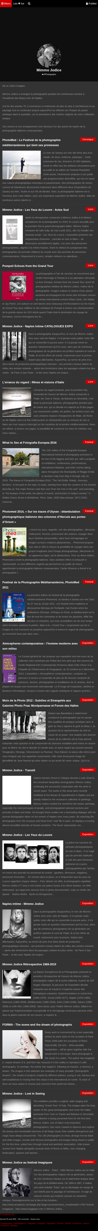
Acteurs (86, 1223)
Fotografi (41, 1223)
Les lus (18, 3)
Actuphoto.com (8, 1215)
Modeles (14, 1226)
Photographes (6, 1223)
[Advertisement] (43, 27)
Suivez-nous (35, 1219)
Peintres (60, 1223)
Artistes (68, 1223)
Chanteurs (4, 1226)
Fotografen (50, 1223)
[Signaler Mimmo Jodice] (43, 74)
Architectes (77, 1223)
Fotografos (31, 1223)
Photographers (20, 1223)
